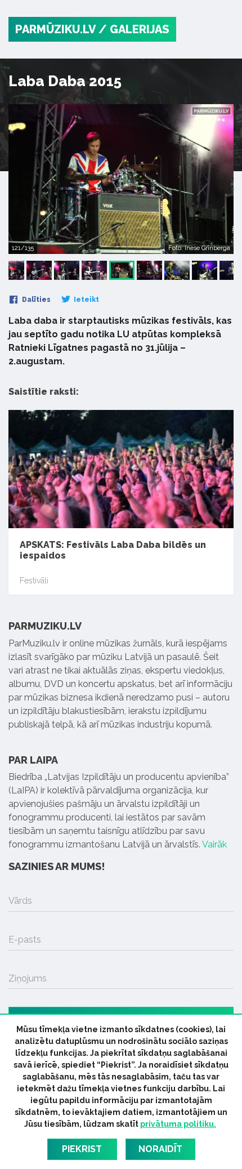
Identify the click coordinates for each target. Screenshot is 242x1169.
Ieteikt (85, 300)
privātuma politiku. (178, 1123)
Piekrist (82, 1149)
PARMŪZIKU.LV (55, 29)
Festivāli (34, 580)
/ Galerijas (133, 29)
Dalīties (35, 300)
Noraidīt (160, 1149)
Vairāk (214, 844)
